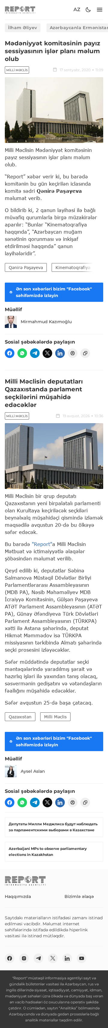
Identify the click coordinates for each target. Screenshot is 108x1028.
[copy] (85, 353)
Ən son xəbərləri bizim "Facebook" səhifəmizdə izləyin (54, 292)
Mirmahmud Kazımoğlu (46, 321)
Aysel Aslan (33, 771)
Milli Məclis (17, 70)
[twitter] (47, 353)
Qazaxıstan (20, 716)
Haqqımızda (18, 896)
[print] (72, 353)
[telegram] (35, 353)
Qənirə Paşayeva (26, 267)
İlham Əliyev (22, 27)
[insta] (24, 958)
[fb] (9, 353)
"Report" (42, 544)
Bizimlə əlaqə (79, 896)
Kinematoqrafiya (73, 267)
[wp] (22, 353)
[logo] (20, 10)
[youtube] (81, 958)
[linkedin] (60, 353)
